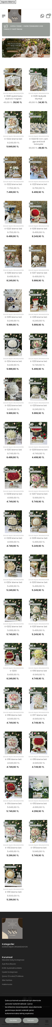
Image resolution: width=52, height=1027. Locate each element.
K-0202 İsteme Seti (13, 626)
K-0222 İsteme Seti (13, 184)
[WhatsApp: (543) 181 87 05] (42, 16)
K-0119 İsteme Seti (39, 670)
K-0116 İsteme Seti (13, 759)
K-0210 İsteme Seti (13, 449)
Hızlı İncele (13, 87)
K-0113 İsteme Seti (39, 803)
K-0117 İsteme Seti (39, 715)
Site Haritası (7, 980)
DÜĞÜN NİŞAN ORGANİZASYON (13, 93)
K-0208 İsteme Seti (13, 494)
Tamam (30, 1020)
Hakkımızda (7, 984)
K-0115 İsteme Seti (39, 759)
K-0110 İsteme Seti (13, 892)
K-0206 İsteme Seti (13, 538)
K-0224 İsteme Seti (13, 139)
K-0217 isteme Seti (38, 273)
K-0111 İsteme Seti (38, 847)
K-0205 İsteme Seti (38, 538)
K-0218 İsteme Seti (13, 273)
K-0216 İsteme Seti (13, 317)
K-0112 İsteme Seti (13, 847)
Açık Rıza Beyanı (9, 964)
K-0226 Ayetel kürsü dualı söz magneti (13, 97)
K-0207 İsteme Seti (38, 494)
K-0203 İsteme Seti (38, 582)
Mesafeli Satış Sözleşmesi (13, 960)
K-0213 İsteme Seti (38, 361)
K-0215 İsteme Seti (38, 317)
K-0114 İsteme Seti (13, 803)
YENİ (5, 71)
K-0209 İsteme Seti (38, 449)
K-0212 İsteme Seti (13, 405)
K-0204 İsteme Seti (13, 582)
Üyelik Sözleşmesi (9, 972)
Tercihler (13, 1020)
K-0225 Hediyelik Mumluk (38, 97)
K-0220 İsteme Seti (13, 228)
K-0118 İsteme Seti (13, 715)
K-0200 (13, 670)
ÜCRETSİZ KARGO (9, 74)
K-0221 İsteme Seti (38, 184)
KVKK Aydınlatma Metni (12, 968)
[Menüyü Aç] (3, 16)
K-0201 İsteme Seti (38, 626)
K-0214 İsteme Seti (13, 361)
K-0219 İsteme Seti (38, 228)
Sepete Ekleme (8, 2)
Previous (5, 48)
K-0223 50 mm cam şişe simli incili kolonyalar (38, 141)
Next (47, 48)
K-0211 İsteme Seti (39, 405)
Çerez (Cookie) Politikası (12, 976)
